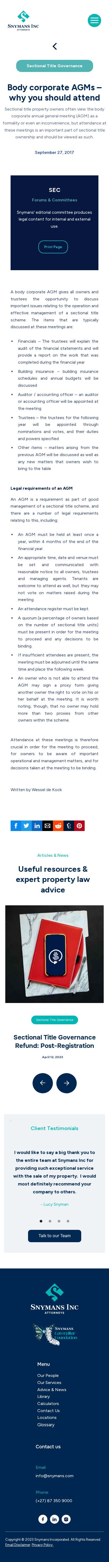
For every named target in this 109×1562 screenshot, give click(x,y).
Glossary (45, 1424)
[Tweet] (26, 826)
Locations (47, 1417)
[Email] (47, 826)
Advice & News (51, 1389)
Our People (48, 1375)
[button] (94, 20)
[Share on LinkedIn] (37, 826)
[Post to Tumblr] (68, 826)
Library (43, 1396)
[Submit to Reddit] (58, 826)
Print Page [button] (53, 247)
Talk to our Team (55, 1236)
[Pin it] (79, 826)
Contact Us (48, 1410)
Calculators (48, 1403)
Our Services (49, 1382)
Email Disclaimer (17, 1545)
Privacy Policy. (42, 1545)
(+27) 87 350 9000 (54, 1500)
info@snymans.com (55, 1475)
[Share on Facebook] (16, 826)
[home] (25, 20)
